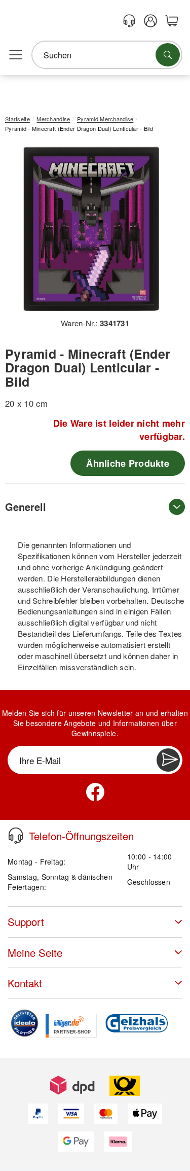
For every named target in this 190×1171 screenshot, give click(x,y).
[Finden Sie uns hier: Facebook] (95, 792)
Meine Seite (35, 952)
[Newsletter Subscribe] (168, 760)
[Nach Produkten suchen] (168, 54)
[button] (91, 229)
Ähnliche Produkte (127, 463)
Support (26, 921)
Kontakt (25, 983)
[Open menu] (15, 55)
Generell (25, 506)
